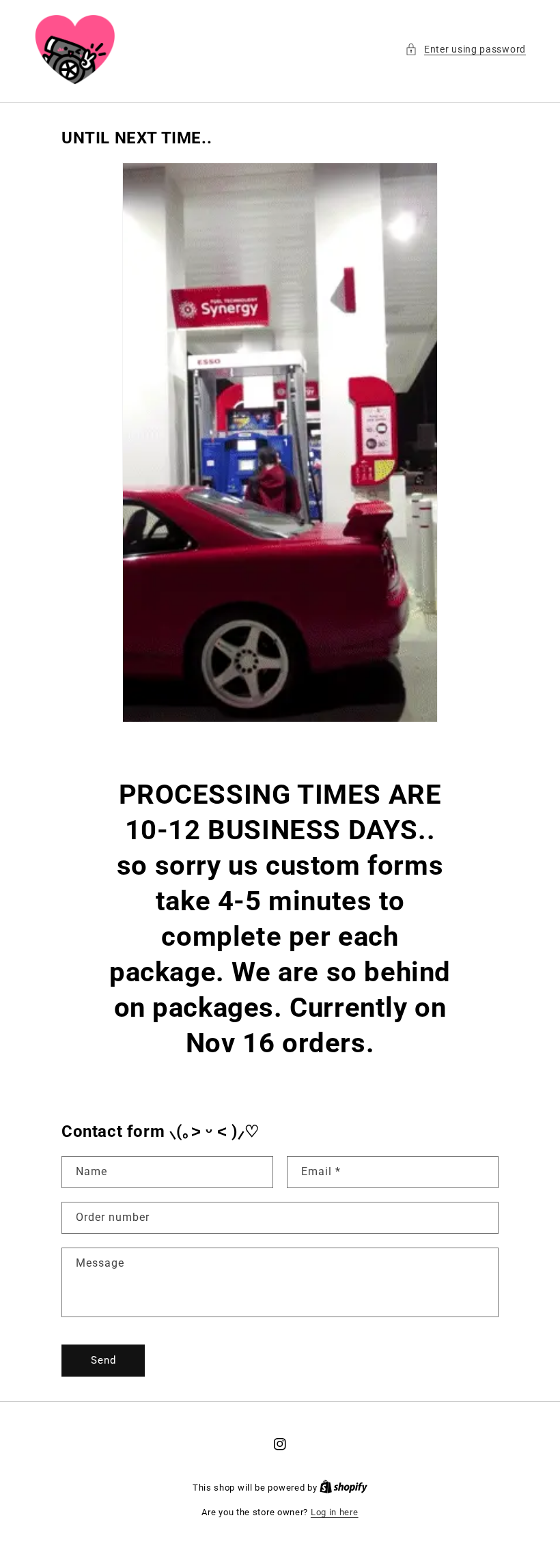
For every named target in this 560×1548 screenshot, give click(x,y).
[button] (465, 49)
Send (103, 1360)
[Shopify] (343, 1487)
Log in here (335, 1512)
